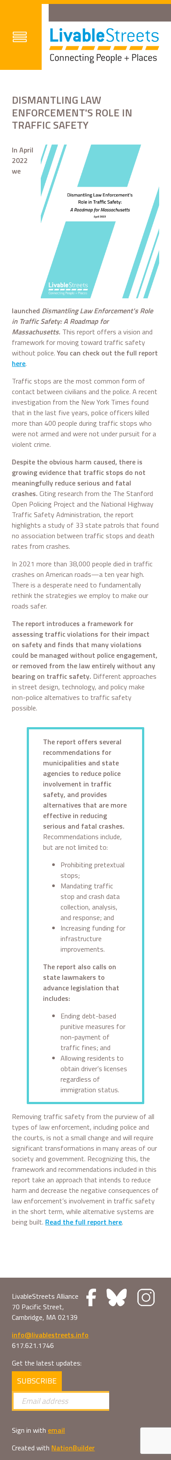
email (56, 1430)
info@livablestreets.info (50, 1335)
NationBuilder (73, 1447)
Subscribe (37, 1381)
